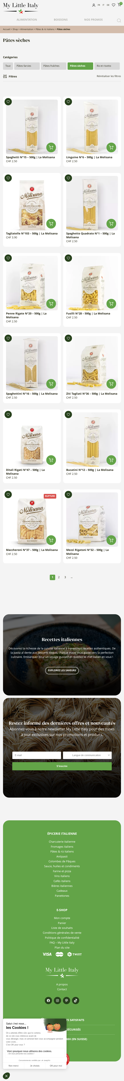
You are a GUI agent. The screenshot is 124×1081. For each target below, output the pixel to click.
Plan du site (62, 947)
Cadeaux (62, 891)
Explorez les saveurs (62, 670)
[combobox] (86, 755)
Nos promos (93, 19)
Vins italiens (62, 876)
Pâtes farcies (24, 66)
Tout (8, 66)
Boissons (61, 19)
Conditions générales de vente (62, 933)
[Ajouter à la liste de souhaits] (8, 101)
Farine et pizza (62, 871)
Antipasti (62, 856)
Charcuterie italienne (62, 841)
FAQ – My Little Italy (62, 942)
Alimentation (27, 19)
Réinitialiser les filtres (109, 76)
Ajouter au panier (51, 147)
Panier (62, 923)
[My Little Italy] (20, 13)
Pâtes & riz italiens (45, 29)
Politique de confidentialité (62, 938)
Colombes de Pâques (62, 861)
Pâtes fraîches (51, 66)
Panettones (62, 896)
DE (108, 5)
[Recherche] (119, 20)
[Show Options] (108, 755)
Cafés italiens (62, 881)
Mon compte (93, 5)
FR (99, 5)
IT (103, 5)
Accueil (6, 29)
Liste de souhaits (113, 5)
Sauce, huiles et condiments (62, 866)
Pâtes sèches (77, 66)
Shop (15, 29)
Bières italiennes (62, 886)
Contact (62, 989)
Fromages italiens (62, 846)
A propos (62, 984)
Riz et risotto (104, 66)
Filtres (13, 76)
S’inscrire (62, 766)
